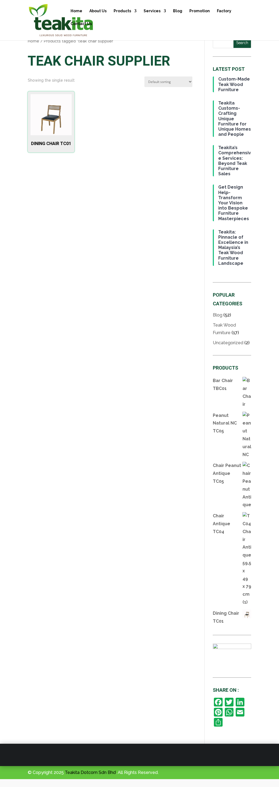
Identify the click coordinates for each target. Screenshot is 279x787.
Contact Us (81, 24)
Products (122, 11)
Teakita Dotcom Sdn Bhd (90, 772)
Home (76, 11)
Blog (177, 11)
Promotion (199, 11)
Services (152, 11)
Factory (224, 11)
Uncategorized (228, 342)
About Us (98, 11)
